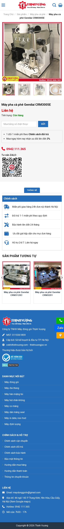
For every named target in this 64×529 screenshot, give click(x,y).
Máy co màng (11, 406)
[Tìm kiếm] (54, 5)
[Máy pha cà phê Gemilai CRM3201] (48, 275)
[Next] (57, 52)
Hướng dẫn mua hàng (15, 464)
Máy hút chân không (14, 400)
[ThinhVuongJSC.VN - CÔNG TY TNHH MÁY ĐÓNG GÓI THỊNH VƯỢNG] (31, 5)
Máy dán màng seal (14, 412)
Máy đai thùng (11, 388)
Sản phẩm (22, 14)
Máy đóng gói (11, 382)
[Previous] (7, 52)
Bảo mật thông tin (13, 459)
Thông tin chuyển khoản (16, 476)
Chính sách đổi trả (13, 446)
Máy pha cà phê (37, 14)
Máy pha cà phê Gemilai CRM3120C (16, 294)
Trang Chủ (8, 14)
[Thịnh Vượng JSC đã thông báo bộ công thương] (12, 358)
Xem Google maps (20, 501)
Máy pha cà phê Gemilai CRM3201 (47, 294)
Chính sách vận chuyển (16, 440)
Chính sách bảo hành (15, 452)
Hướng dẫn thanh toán (15, 471)
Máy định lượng (12, 424)
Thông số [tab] (32, 190)
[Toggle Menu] (3, 6)
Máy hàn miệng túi (13, 394)
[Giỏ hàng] (60, 5)
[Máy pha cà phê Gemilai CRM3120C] (16, 275)
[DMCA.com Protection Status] (10, 364)
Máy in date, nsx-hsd (15, 418)
